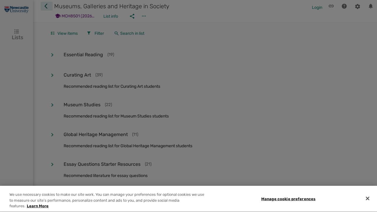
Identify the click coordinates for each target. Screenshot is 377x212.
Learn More (38, 206)
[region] (188, 199)
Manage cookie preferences (288, 198)
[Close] (367, 198)
